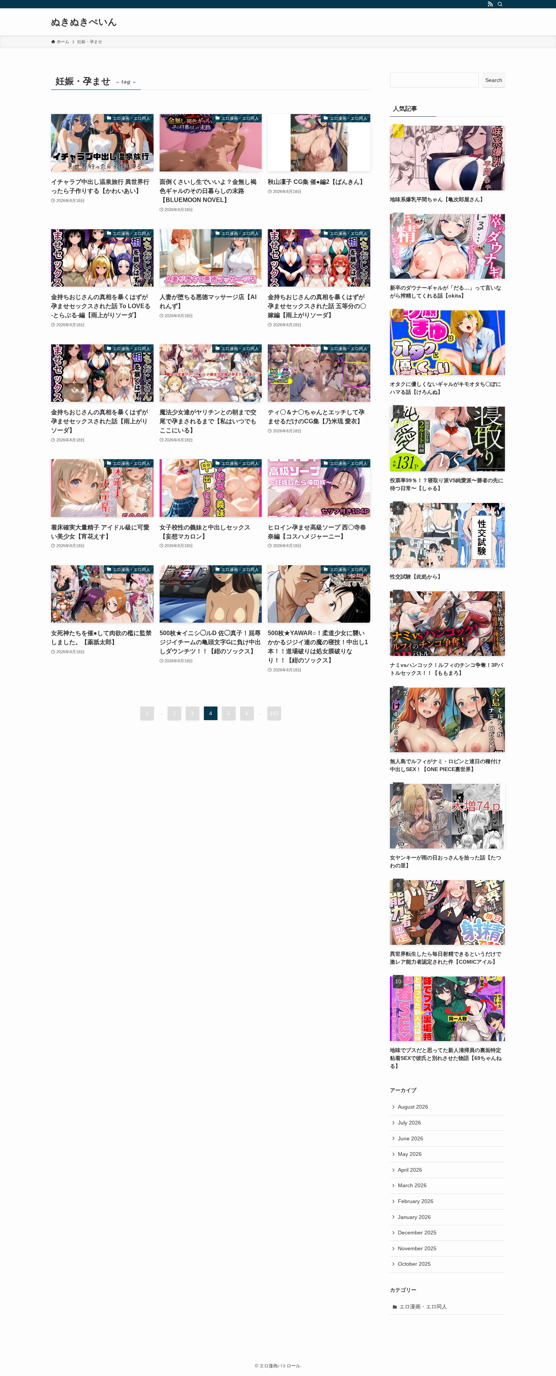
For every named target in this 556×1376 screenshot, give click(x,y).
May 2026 (410, 1154)
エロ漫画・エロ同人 (423, 1306)
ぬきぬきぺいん (84, 21)
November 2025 (417, 1248)
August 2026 (413, 1107)
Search (493, 80)
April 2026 (410, 1170)
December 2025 (417, 1232)
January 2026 (414, 1217)
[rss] (490, 4)
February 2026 (415, 1201)
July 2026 (409, 1123)
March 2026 (412, 1185)
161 (274, 713)
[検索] (500, 4)
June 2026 (410, 1138)
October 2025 (414, 1264)
